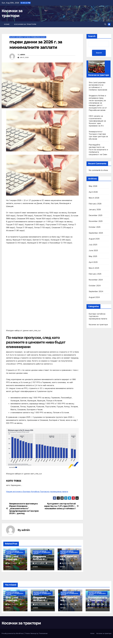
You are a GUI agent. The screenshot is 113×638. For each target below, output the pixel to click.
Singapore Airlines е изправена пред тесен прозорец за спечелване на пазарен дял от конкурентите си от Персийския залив (98, 102)
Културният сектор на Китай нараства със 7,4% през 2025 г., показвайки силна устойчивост (60, 506)
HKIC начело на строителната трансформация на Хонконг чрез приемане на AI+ (97, 121)
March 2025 (94, 268)
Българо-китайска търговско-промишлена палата (28, 37)
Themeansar (43, 633)
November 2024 (96, 280)
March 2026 (94, 198)
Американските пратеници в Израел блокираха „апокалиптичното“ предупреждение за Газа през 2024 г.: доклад (24, 508)
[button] (105, 24)
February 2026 (95, 204)
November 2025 (96, 221)
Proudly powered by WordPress (13, 633)
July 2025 (93, 244)
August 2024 (94, 297)
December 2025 (95, 215)
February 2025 (95, 274)
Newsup (33, 633)
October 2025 (94, 227)
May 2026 (93, 186)
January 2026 (95, 209)
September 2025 (96, 233)
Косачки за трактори (25, 24)
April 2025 (93, 262)
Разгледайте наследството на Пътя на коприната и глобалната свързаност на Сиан (98, 150)
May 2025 (93, 256)
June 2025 (93, 250)
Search (91, 36)
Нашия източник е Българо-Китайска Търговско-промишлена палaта (37, 491)
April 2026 (93, 192)
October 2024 (95, 285)
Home (6, 24)
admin (22, 55)
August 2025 (94, 239)
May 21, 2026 (13, 604)
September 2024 (96, 291)
